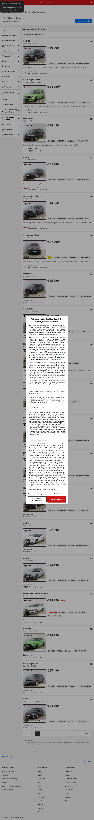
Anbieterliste (57, 494)
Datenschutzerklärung (35, 494)
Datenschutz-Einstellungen (37, 499)
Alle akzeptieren (57, 499)
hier (59, 359)
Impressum (47, 494)
